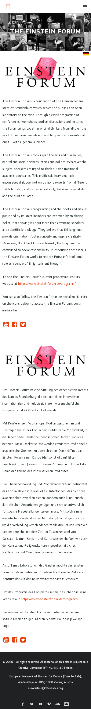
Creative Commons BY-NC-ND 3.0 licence (45, 668)
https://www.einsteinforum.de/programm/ (47, 283)
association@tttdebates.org (45, 688)
